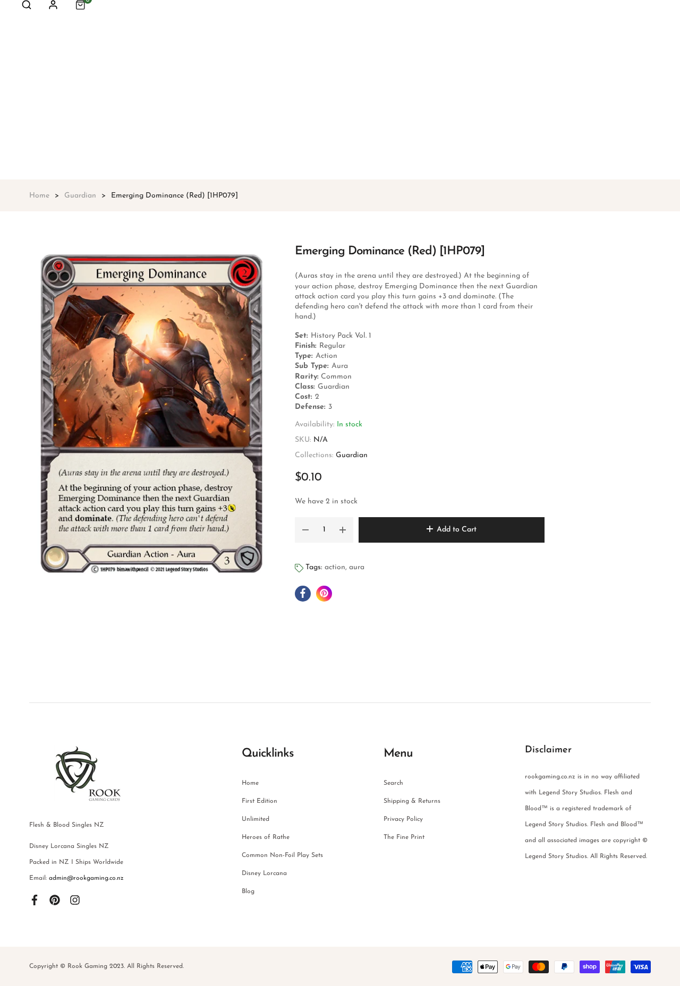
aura (356, 567)
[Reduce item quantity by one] (305, 530)
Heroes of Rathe (266, 837)
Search (393, 783)
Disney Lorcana (264, 873)
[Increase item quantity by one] (343, 530)
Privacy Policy (403, 819)
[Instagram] (75, 899)
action (335, 567)
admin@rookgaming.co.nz (86, 878)
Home (250, 783)
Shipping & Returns (412, 801)
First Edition (259, 801)
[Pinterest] (54, 899)
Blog (248, 891)
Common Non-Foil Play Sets (282, 855)
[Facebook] (34, 899)
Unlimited (255, 819)
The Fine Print (404, 837)
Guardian (352, 455)
